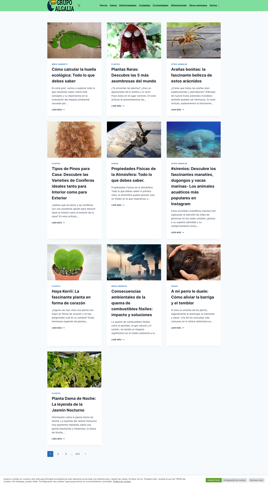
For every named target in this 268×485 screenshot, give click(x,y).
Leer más (58, 110)
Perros (103, 5)
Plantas (115, 64)
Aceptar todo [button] (214, 480)
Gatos (113, 5)
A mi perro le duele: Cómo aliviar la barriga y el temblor (192, 297)
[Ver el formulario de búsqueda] (79, 5)
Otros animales (198, 5)
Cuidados (144, 5)
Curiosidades (160, 5)
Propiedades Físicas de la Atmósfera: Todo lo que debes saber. (133, 174)
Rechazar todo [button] (256, 480)
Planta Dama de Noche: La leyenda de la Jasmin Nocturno (74, 404)
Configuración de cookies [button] (234, 480)
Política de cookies (122, 481)
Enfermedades (128, 5)
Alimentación (179, 5)
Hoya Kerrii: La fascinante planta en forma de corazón (71, 297)
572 (78, 454)
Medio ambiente (59, 64)
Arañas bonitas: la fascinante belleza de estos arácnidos (191, 75)
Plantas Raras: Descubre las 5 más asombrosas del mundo (133, 75)
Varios (114, 163)
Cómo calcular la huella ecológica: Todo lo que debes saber (74, 75)
